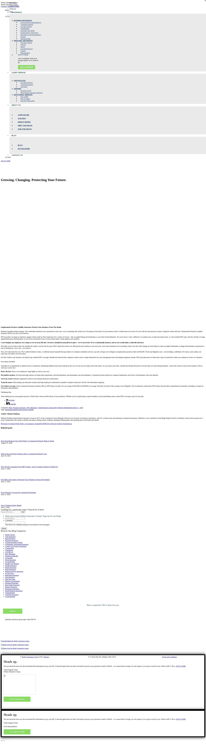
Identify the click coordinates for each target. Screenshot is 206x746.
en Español (9, 558)
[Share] (4, 738)
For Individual (10, 562)
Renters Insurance (11, 587)
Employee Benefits (11, 556)
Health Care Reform (12, 564)
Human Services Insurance (14, 571)
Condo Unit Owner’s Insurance (16, 546)
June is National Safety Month (11, 505)
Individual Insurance (12, 575)
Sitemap (46, 657)
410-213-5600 (181, 666)
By (62, 408)
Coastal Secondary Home (13, 542)
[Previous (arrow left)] (2, 740)
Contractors (9, 550)
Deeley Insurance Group (30, 657)
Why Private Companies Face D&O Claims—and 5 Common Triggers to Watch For (29, 467)
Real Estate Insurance (12, 585)
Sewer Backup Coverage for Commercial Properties (18, 492)
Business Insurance (19, 408)
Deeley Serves (10, 535)
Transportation (10, 593)
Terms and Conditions (169, 657)
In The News (9, 573)
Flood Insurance (10, 560)
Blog (10, 408)
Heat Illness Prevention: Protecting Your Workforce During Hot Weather (25, 480)
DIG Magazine (32, 408)
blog (6, 410)
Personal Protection (11, 583)
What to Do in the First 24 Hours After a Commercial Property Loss (24, 454)
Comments (8, 520)
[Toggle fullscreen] (6, 738)
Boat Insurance (10, 539)
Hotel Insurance (10, 569)
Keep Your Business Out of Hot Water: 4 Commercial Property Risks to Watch (27, 441)
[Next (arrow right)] (4, 740)
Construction (9, 548)
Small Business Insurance (46, 408)
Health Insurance (11, 566)
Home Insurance (10, 568)
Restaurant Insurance (12, 589)
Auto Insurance (10, 537)
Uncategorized (10, 597)
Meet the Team (10, 579)
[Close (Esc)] (2, 738)
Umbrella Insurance (11, 595)
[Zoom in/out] (8, 738)
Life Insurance (10, 577)
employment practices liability (24, 410)
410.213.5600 (5, 161)
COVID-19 (9, 552)
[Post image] (7, 439)
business (11, 410)
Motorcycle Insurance (12, 581)
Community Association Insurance (16, 544)
